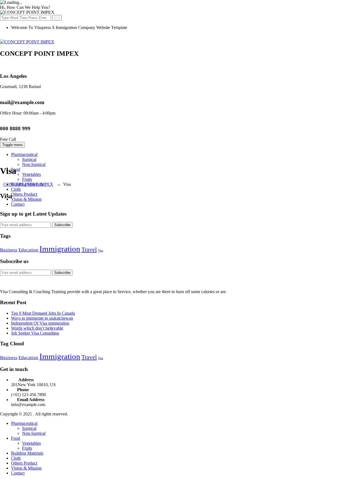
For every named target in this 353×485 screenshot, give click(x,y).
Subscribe (62, 225)
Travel (89, 249)
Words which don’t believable (37, 328)
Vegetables (31, 174)
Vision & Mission (26, 199)
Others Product (24, 194)
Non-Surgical (34, 164)
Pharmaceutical (24, 154)
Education (28, 250)
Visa (100, 250)
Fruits (27, 179)
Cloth (16, 189)
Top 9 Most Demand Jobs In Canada (43, 313)
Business (8, 250)
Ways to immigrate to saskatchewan (42, 318)
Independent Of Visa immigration (40, 323)
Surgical (29, 159)
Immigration (59, 248)
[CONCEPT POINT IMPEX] (27, 41)
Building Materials (27, 453)
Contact (18, 204)
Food (15, 438)
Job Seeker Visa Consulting (35, 333)
